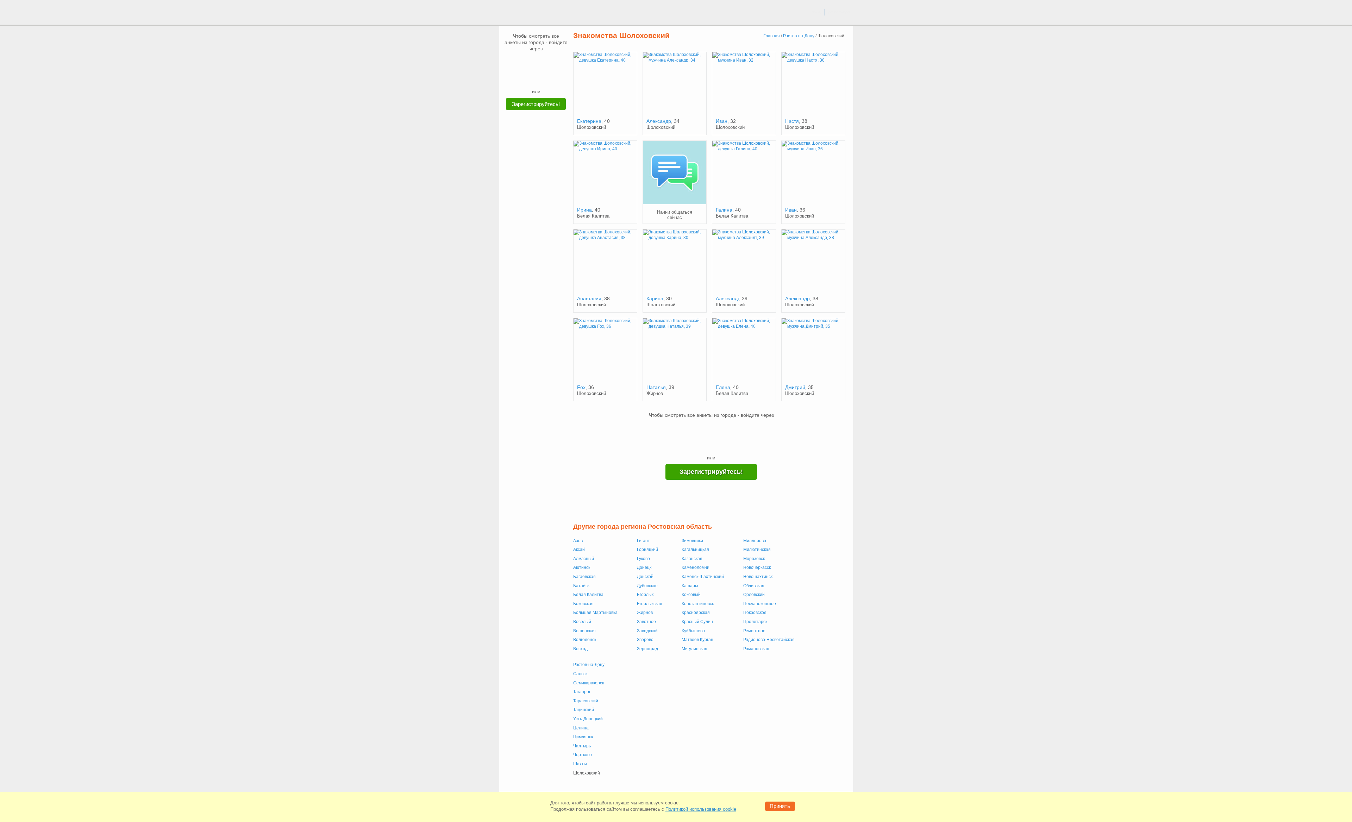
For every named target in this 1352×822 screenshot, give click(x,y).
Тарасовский (585, 700)
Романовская (756, 648)
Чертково (582, 754)
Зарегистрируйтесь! (536, 104)
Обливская (753, 585)
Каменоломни (695, 567)
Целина (581, 728)
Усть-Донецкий (588, 718)
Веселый (582, 621)
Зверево (645, 639)
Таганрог (581, 691)
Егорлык (645, 594)
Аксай (579, 549)
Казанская (692, 558)
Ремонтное (754, 630)
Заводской (647, 630)
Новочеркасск (757, 567)
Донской (645, 576)
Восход (580, 648)
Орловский (754, 594)
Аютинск (581, 567)
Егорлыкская (649, 603)
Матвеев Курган (697, 639)
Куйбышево (693, 630)
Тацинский (583, 709)
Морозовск (754, 558)
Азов (578, 540)
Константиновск (698, 603)
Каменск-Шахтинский (703, 576)
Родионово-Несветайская (769, 639)
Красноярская (696, 612)
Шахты (580, 763)
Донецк (644, 567)
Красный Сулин (697, 621)
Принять (780, 806)
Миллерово (754, 540)
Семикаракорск (588, 682)
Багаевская (584, 576)
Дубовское (647, 585)
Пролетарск (755, 621)
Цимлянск (583, 736)
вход (816, 12)
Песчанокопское (759, 603)
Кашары (690, 585)
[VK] (522, 62)
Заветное (646, 621)
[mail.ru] (536, 62)
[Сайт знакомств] (525, 13)
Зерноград (647, 648)
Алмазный (583, 558)
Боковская (583, 603)
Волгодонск (584, 639)
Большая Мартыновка (595, 612)
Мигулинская (694, 648)
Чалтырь (582, 745)
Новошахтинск (757, 576)
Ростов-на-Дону (589, 664)
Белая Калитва (588, 594)
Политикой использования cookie (700, 809)
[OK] (549, 62)
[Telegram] (543, 77)
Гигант (643, 540)
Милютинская (757, 549)
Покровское (754, 612)
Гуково (643, 558)
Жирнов (645, 612)
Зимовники (692, 540)
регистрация (839, 12)
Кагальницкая (695, 549)
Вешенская (584, 630)
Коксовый (691, 594)
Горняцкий (647, 549)
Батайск (581, 585)
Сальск (580, 673)
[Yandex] (529, 77)
